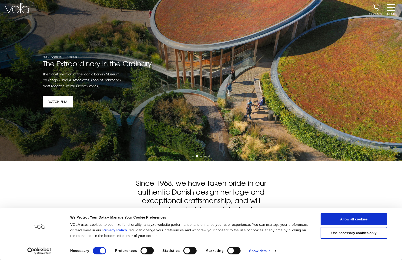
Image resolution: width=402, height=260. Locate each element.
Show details (259, 251)
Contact (375, 13)
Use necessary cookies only (353, 233)
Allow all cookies (354, 219)
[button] (193, 156)
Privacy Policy (114, 230)
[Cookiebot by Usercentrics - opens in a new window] (39, 250)
